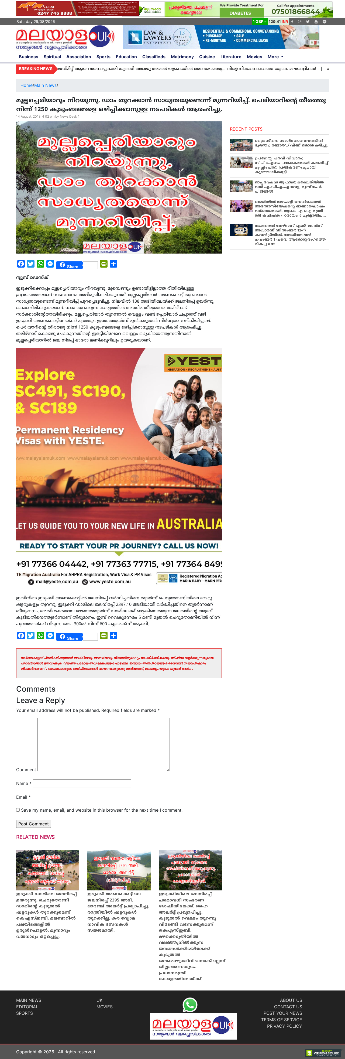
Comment (26, 769)
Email (23, 797)
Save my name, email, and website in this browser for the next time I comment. (101, 810)
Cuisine (207, 56)
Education (126, 56)
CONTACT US (288, 1006)
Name (24, 783)
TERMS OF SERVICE (281, 1019)
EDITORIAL (27, 1006)
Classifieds (153, 56)
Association (78, 56)
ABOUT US (291, 1000)
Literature (231, 56)
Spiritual (52, 56)
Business (28, 56)
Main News (45, 85)
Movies (254, 56)
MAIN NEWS (28, 1000)
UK (99, 1000)
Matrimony (182, 56)
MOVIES (104, 1006)
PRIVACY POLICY (284, 1026)
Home (26, 85)
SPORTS (24, 1013)
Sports (103, 56)
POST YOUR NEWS (283, 1013)
